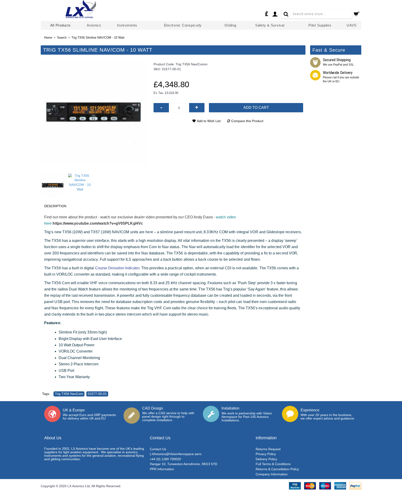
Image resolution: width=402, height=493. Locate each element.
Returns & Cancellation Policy (277, 469)
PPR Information (162, 469)
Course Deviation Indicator (117, 268)
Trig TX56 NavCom (69, 394)
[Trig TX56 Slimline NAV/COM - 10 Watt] (94, 112)
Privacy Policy (266, 454)
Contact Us (158, 449)
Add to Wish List (209, 121)
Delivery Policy (266, 459)
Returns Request (268, 449)
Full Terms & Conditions (273, 464)
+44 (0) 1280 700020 (165, 459)
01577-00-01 (97, 394)
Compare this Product (247, 121)
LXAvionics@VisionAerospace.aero (175, 454)
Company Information (272, 474)
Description (55, 206)
